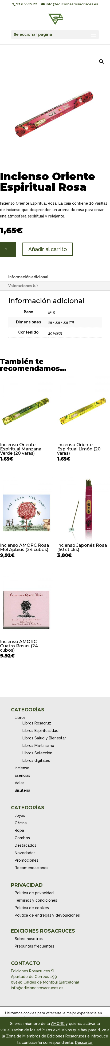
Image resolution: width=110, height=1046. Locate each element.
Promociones (26, 860)
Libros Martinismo (38, 745)
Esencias (22, 775)
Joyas (20, 815)
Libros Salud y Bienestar (44, 738)
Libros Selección (37, 753)
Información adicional (28, 277)
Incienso (22, 768)
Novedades (25, 853)
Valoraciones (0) (23, 286)
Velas (20, 783)
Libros (20, 717)
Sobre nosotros (29, 939)
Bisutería (22, 790)
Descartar (84, 1042)
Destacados (25, 845)
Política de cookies (32, 908)
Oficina (21, 823)
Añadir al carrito (47, 249)
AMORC (58, 1023)
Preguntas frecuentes (34, 946)
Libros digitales (36, 760)
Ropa (19, 830)
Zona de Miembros (23, 1036)
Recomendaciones (31, 868)
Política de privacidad (34, 893)
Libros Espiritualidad (40, 730)
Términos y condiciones (36, 900)
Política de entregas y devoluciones (47, 915)
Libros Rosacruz (36, 723)
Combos (22, 838)
